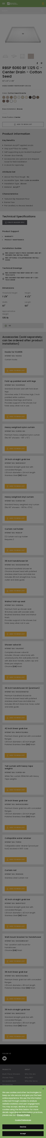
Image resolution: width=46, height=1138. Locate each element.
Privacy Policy (23, 1115)
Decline (23, 1127)
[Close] (43, 1088)
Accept (23, 1133)
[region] (23, 1111)
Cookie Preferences (23, 1120)
